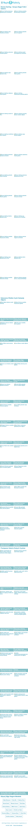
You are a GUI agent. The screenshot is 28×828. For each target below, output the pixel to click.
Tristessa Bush (15, 813)
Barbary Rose (21, 800)
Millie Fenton (15, 806)
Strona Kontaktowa (17, 825)
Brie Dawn (22, 803)
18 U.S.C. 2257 (9, 825)
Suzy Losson (9, 810)
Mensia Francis (14, 803)
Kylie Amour (22, 806)
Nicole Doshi (6, 803)
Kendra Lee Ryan (18, 810)
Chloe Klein (23, 813)
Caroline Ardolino (10, 816)
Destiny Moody (6, 806)
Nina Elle (14, 800)
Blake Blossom (6, 800)
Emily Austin (19, 816)
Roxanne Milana (6, 813)
